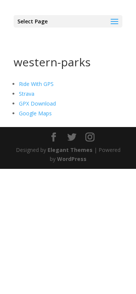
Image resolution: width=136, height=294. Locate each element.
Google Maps (35, 113)
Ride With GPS (36, 83)
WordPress (72, 158)
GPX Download (37, 103)
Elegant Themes (70, 149)
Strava (26, 93)
